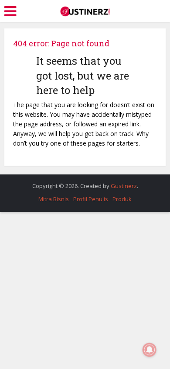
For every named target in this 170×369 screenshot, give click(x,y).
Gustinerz (124, 186)
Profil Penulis (90, 199)
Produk (122, 199)
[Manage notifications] (149, 350)
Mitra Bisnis (53, 199)
